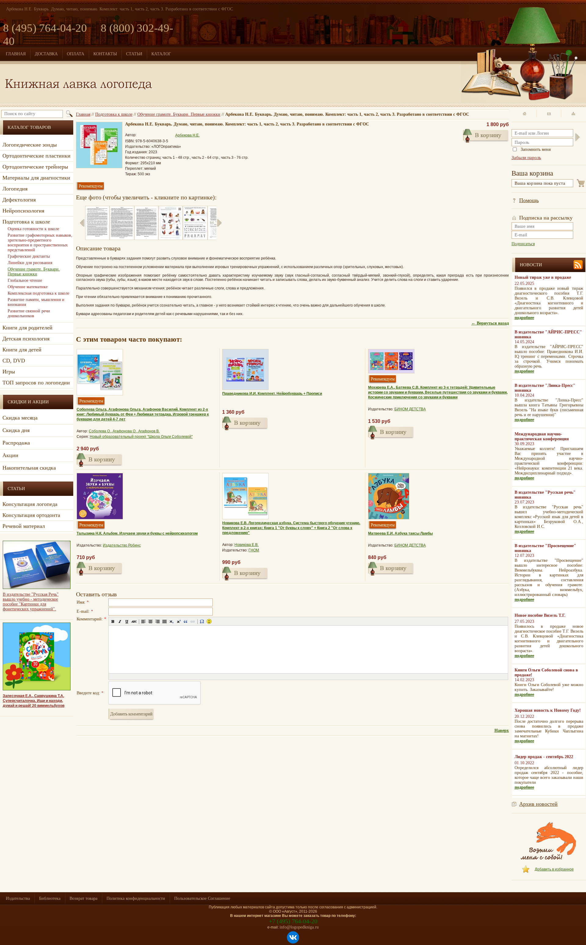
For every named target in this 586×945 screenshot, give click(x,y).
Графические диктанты (29, 256)
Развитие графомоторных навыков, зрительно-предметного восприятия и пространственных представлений (40, 242)
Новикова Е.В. (246, 545)
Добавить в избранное (554, 869)
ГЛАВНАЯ (16, 54)
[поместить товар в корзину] (486, 135)
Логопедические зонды (29, 145)
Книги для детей (22, 350)
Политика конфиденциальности (136, 898)
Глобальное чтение (25, 280)
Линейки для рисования (30, 262)
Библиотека (49, 898)
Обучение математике (28, 287)
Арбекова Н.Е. (187, 135)
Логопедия (14, 189)
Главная (83, 114)
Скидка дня (16, 430)
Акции (10, 455)
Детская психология (25, 339)
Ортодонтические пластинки (36, 156)
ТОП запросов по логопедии (36, 383)
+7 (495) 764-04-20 (293, 921)
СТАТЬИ (134, 54)
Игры (8, 372)
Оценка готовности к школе (33, 229)
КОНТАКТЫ (105, 54)
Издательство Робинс (122, 545)
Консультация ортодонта (31, 515)
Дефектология (19, 200)
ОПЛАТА (75, 54)
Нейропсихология (23, 211)
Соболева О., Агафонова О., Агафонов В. (124, 431)
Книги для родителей (27, 328)
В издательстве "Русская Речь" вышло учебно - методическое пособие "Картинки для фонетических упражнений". (31, 601)
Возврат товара (83, 898)
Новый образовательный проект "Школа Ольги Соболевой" (141, 436)
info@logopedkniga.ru (299, 927)
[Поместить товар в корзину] (99, 459)
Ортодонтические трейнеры (35, 167)
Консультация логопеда (29, 504)
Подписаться (523, 244)
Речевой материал (23, 526)
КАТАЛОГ (161, 54)
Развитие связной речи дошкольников (29, 313)
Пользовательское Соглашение (202, 898)
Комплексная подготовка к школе (38, 293)
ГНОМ (253, 550)
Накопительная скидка (29, 468)
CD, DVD (13, 361)
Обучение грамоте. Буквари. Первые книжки (178, 114)
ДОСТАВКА (46, 54)
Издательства (18, 898)
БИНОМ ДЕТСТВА (410, 409)
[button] (113, 621)
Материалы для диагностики (36, 178)
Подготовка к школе (113, 114)
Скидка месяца (20, 418)
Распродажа (16, 443)
